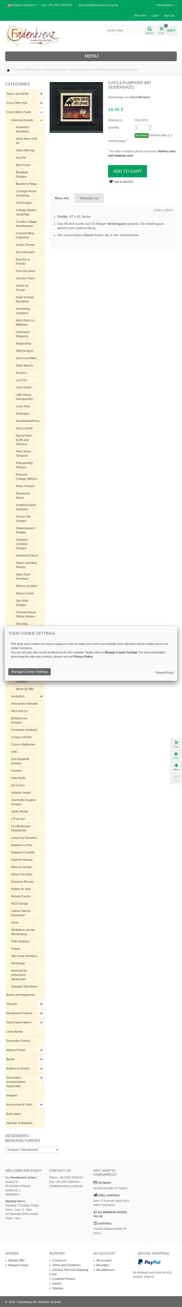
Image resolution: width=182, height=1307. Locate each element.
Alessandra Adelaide (24, 703)
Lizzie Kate (23, 406)
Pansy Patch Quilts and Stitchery (24, 440)
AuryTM (21, 157)
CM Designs (24, 202)
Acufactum (18, 696)
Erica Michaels (79, 69)
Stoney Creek (24, 593)
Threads (11, 1004)
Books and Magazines (20, 994)
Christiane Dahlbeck (24, 730)
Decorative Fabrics (18, 1041)
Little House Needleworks (24, 397)
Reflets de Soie (21, 889)
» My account (102, 1260)
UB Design (18, 963)
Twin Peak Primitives (24, 956)
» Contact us (57, 1260)
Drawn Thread (25, 245)
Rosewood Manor (23, 495)
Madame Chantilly (23, 852)
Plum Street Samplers (23, 453)
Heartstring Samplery (23, 311)
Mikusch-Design (21, 867)
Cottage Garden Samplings (26, 212)
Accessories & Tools (19, 1104)
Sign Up (169, 15)
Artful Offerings (25, 150)
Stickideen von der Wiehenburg (23, 932)
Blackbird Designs (22, 174)
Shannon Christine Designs (22, 544)
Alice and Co (19, 711)
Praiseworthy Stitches (24, 465)
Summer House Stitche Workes (26, 614)
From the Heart (25, 271)
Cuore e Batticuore (23, 744)
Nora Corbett (24, 428)
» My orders (101, 1265)
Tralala (15, 948)
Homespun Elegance (23, 334)
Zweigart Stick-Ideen (24, 986)
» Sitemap (56, 1288)
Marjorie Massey (21, 859)
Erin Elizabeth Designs (20, 761)
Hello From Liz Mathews (25, 322)
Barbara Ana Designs (19, 720)
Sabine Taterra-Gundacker (21, 913)
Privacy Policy (165, 672)
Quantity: (113, 127)
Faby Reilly (18, 778)
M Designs (23, 413)
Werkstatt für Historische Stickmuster (19, 975)
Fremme (16, 770)
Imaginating (23, 343)
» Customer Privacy (62, 1279)
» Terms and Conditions (65, 1265)
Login (155, 15)
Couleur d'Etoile (21, 737)
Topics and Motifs (17, 93)
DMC (14, 752)
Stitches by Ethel (26, 586)
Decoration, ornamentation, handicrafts (16, 1082)
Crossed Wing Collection (25, 235)
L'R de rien (18, 819)
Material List (89, 198)
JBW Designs (24, 351)
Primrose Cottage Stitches (26, 477)
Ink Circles (18, 785)
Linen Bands (14, 1031)
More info (62, 198)
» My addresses (103, 1270)
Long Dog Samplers (24, 837)
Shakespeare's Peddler (25, 530)
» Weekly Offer (15, 1260)
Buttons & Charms (18, 1068)
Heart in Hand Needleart (25, 299)
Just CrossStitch (26, 358)
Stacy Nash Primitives (23, 576)
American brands (56, 69)
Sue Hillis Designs (22, 603)
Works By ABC (25, 689)
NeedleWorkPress (27, 421)
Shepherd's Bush (27, 555)
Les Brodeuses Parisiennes (21, 828)
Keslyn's (21, 373)
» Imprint (55, 1283)
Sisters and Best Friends (26, 565)
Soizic (15, 922)
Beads (10, 1059)
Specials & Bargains (19, 1123)
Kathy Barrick (24, 365)
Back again (13, 1113)
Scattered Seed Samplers (26, 507)
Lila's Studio (24, 387)
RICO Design (19, 903)
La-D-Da (21, 380)
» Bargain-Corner (16, 1265)
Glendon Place (25, 278)
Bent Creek (23, 165)
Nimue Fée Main (21, 874)
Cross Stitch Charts (28, 69)
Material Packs (15, 1050)
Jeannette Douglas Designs (23, 802)
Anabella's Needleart (22, 129)
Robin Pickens (25, 486)
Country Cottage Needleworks (26, 224)
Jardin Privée (19, 811)
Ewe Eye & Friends (23, 261)
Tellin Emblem (20, 941)
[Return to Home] (8, 69)
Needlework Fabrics (19, 1013)
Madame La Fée (21, 845)
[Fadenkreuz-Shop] (32, 36)
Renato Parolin (21, 896)
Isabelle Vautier (21, 792)
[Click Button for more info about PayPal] (149, 1262)
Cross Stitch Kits (16, 103)
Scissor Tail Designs (23, 519)
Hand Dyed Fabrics (18, 1022)
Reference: (115, 120)
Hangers (12, 1095)
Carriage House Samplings (26, 193)
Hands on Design (22, 288)
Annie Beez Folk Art (26, 141)
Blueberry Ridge (26, 184)
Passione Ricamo (22, 881)
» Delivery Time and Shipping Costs (68, 1272)
